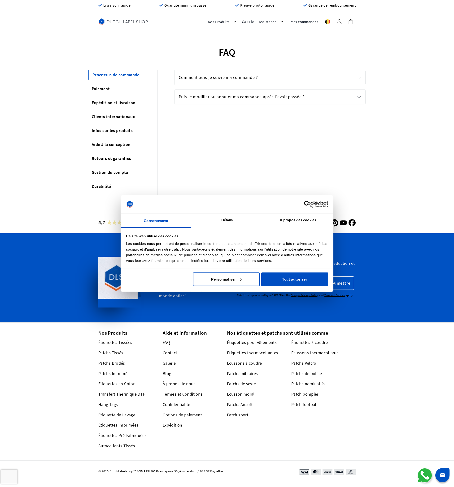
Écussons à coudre (244, 363)
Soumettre (339, 283)
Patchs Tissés (110, 352)
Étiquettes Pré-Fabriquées (122, 435)
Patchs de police (306, 373)
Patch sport (237, 415)
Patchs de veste (241, 383)
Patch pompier (305, 394)
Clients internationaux (113, 116)
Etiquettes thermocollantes (252, 352)
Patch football (304, 404)
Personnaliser (223, 279)
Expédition (172, 425)
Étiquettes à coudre (309, 342)
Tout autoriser (294, 279)
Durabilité (101, 186)
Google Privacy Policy (304, 295)
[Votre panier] (351, 22)
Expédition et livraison (113, 102)
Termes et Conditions (182, 394)
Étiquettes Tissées (115, 342)
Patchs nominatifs (308, 383)
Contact (170, 352)
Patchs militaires (242, 373)
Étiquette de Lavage (116, 415)
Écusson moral (241, 394)
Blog (167, 373)
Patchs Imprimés (114, 373)
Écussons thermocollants (315, 352)
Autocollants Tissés (116, 446)
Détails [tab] (227, 220)
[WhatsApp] (425, 475)
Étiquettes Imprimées (118, 425)
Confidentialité (176, 404)
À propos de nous (179, 383)
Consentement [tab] (156, 220)
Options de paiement (182, 415)
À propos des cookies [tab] (298, 220)
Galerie (169, 363)
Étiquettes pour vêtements (252, 342)
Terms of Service (334, 295)
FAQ (166, 342)
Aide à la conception (111, 144)
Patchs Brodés (111, 363)
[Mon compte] (339, 22)
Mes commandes (305, 22)
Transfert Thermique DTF (121, 394)
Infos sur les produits (112, 130)
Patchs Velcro (303, 363)
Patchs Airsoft (240, 404)
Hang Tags (108, 404)
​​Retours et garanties (111, 158)
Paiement (101, 88)
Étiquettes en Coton (116, 383)
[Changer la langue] (327, 22)
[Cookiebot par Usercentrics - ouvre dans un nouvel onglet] (307, 204)
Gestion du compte (110, 172)
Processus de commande (116, 74)
